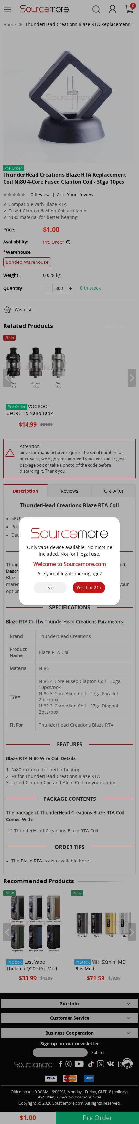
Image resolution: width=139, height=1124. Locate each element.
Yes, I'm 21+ (89, 587)
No (50, 587)
